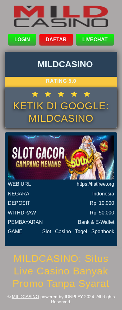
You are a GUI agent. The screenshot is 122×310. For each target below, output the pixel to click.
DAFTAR (56, 39)
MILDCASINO (25, 296)
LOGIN (22, 39)
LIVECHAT (95, 39)
